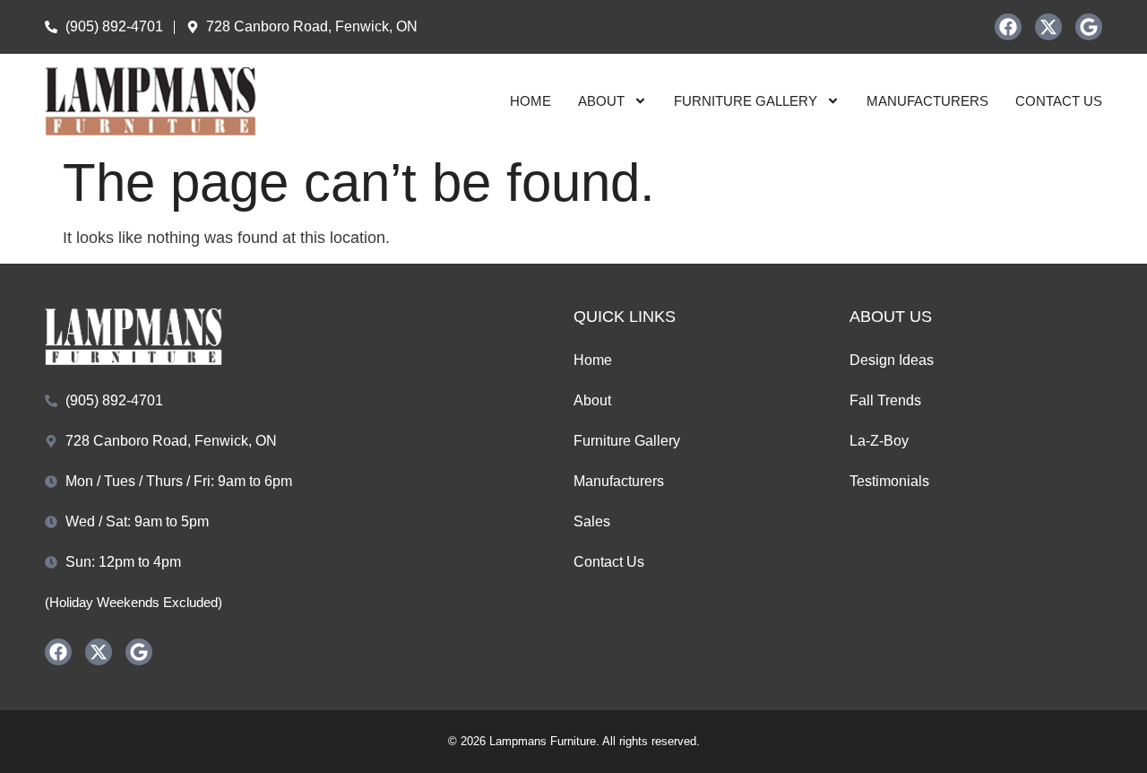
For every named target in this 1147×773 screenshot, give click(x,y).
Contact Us (1058, 101)
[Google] (1088, 26)
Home (530, 101)
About (601, 101)
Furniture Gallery (745, 101)
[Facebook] (1008, 26)
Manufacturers (927, 101)
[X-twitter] (1048, 26)
